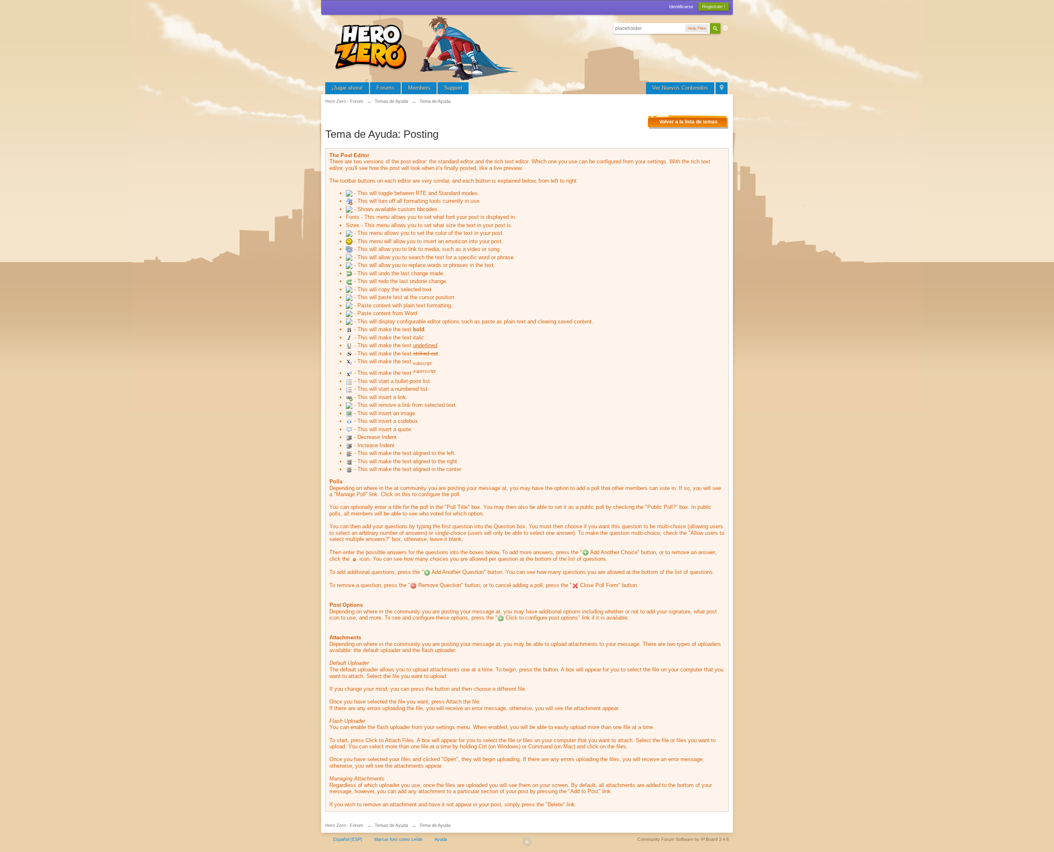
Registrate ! (713, 6)
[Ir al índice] (428, 47)
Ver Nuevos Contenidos (680, 88)
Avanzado (725, 28)
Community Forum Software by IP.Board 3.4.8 (683, 839)
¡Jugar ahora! (347, 88)
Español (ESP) (347, 839)
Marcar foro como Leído (398, 839)
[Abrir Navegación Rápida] (722, 88)
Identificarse (681, 6)
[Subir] (527, 842)
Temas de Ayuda (391, 825)
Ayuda (440, 839)
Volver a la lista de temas (688, 122)
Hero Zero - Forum (344, 825)
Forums (385, 88)
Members (419, 88)
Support (453, 88)
